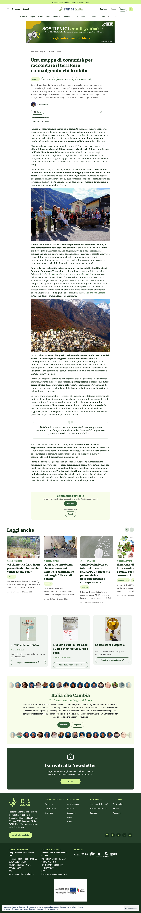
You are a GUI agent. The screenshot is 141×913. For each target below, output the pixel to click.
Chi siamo (49, 804)
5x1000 (116, 808)
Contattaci (49, 813)
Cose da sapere (73, 804)
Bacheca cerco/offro (98, 808)
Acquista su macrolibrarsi (27, 662)
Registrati (70, 503)
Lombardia (35, 122)
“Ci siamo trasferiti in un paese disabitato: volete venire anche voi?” (23, 568)
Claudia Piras (85, 602)
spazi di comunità (84, 79)
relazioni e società (65, 79)
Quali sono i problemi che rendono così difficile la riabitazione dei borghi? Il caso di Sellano (59, 571)
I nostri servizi (50, 808)
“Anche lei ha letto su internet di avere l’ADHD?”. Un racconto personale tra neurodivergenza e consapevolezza (95, 573)
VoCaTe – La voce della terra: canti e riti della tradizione (67, 274)
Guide (69, 822)
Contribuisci (118, 804)
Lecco (46, 122)
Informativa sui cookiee (51, 909)
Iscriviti (70, 781)
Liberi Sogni (82, 135)
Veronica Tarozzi (123, 595)
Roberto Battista (50, 599)
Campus (93, 813)
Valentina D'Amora (14, 592)
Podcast (70, 808)
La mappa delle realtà (99, 804)
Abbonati (63, 725)
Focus (69, 817)
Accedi (122, 9)
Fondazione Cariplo (95, 293)
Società (35, 79)
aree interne (48, 79)
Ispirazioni (71, 813)
